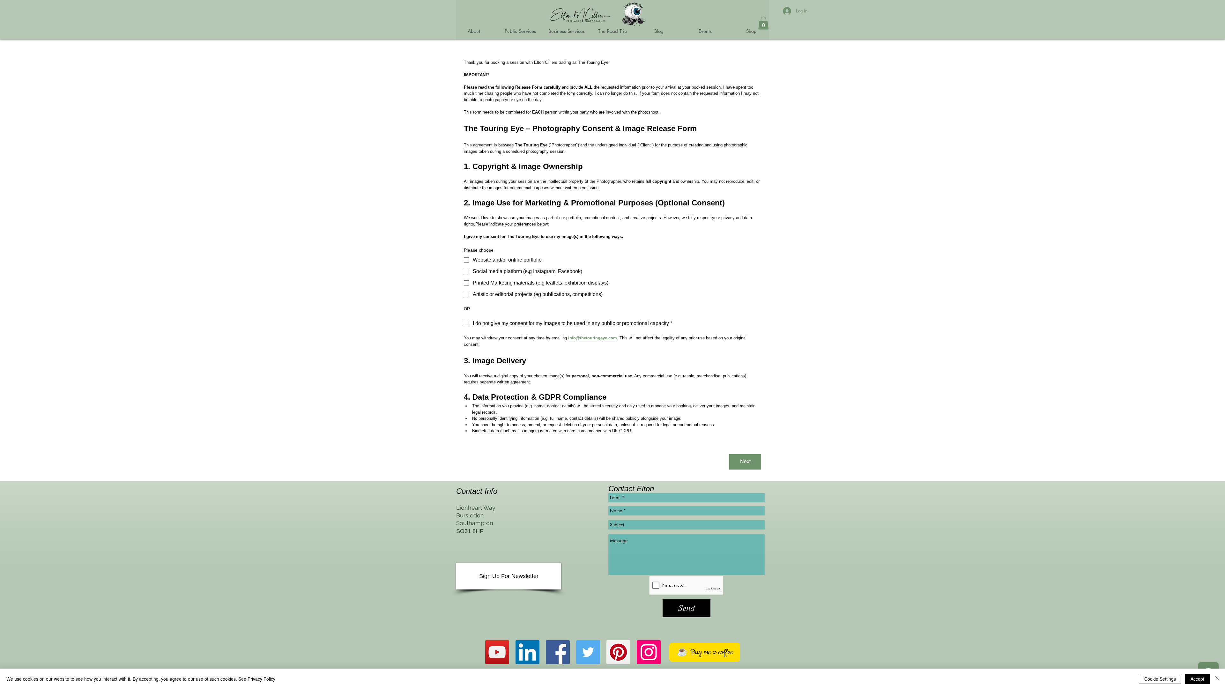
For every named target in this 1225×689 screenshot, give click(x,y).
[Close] (1217, 679)
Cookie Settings (1160, 679)
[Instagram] (649, 652)
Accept (1197, 679)
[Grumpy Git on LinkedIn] (527, 652)
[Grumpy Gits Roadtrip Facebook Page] (558, 652)
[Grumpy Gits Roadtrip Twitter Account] (588, 652)
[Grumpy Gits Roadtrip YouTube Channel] (497, 652)
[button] (763, 23)
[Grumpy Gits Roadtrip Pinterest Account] (618, 652)
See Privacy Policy (256, 679)
